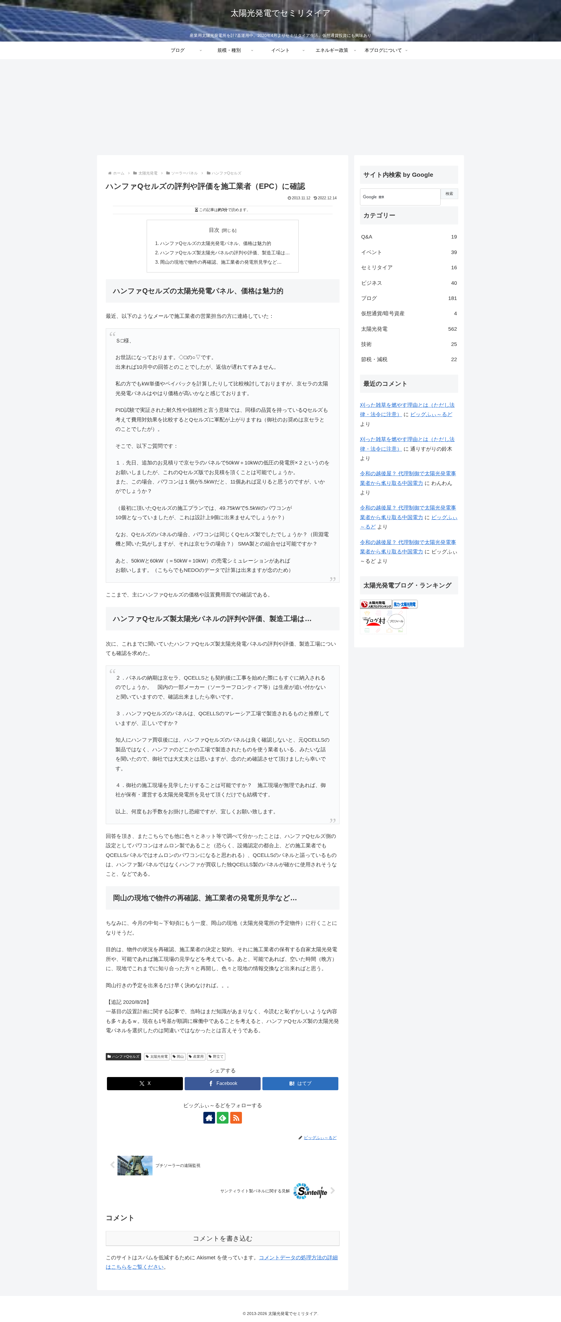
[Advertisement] (280, 107)
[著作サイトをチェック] (209, 1118)
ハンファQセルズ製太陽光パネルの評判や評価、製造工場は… (225, 252)
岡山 (180, 1056)
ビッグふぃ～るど (431, 414)
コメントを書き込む (223, 1238)
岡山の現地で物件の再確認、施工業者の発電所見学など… (221, 262)
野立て (218, 1056)
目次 (214, 230)
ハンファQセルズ (125, 1056)
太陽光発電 (159, 1056)
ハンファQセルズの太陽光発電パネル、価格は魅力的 (215, 243)
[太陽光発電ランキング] (376, 604)
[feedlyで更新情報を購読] (222, 1118)
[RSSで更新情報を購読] (236, 1118)
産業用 (198, 1056)
